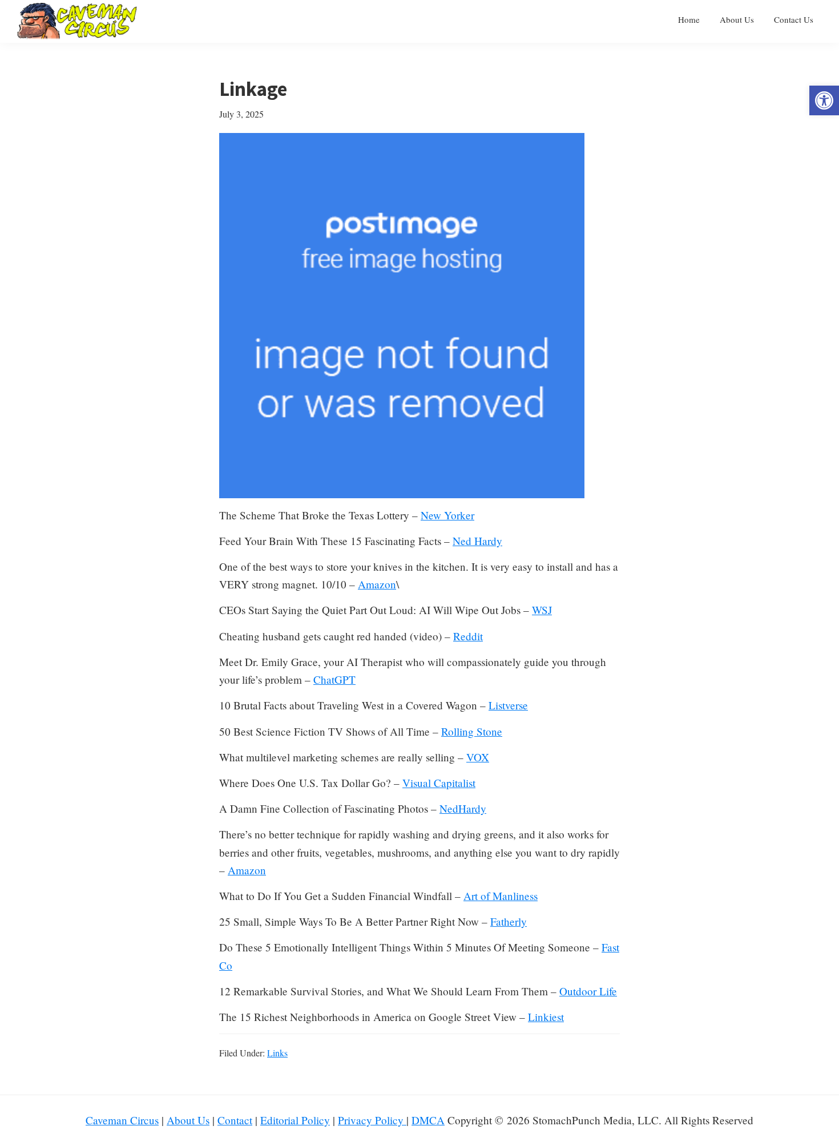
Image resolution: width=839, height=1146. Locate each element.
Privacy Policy (372, 1120)
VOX (477, 757)
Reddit (468, 636)
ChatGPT (334, 679)
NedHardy (462, 808)
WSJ (542, 610)
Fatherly (508, 921)
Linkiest (546, 1017)
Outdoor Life (588, 991)
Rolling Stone (471, 731)
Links (277, 1053)
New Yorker (447, 515)
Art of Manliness (500, 896)
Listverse (508, 705)
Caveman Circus (122, 1120)
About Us (188, 1120)
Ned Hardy (477, 541)
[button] (824, 100)
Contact (234, 1120)
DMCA (428, 1120)
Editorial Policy (295, 1120)
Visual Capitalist (438, 783)
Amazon (377, 584)
